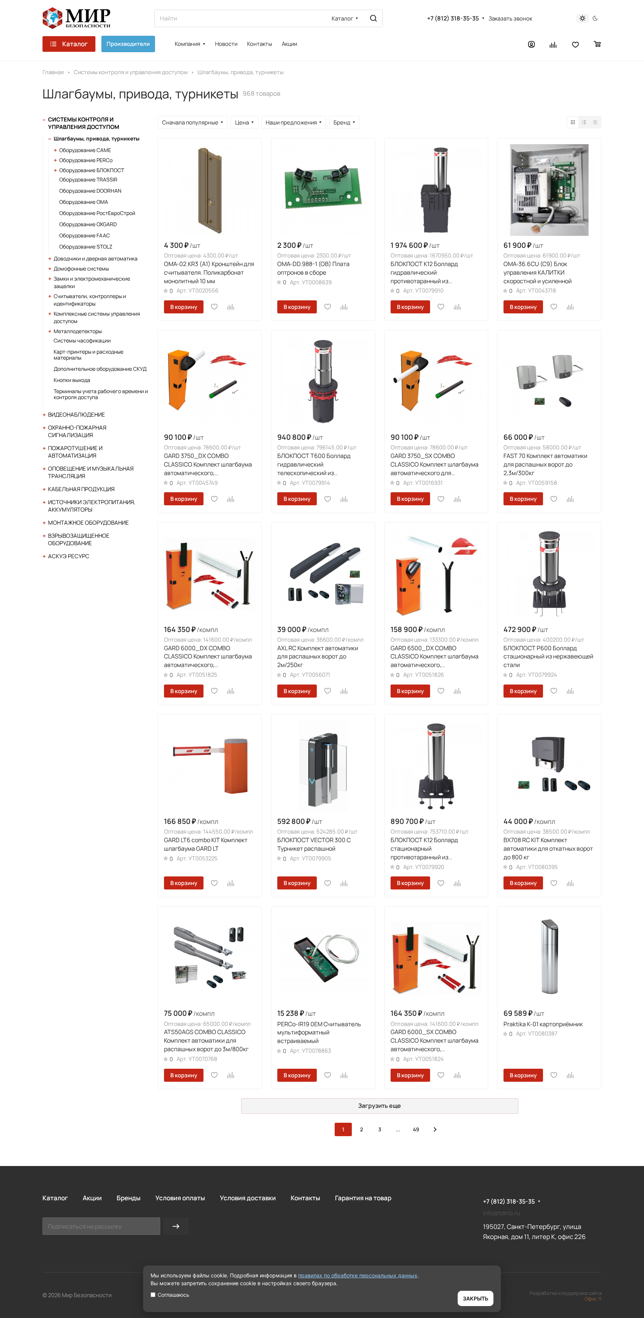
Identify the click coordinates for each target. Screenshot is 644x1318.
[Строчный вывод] (584, 122)
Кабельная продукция (81, 489)
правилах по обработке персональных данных (357, 1275)
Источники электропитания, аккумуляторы (91, 505)
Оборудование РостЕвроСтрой (97, 212)
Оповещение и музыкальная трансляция (90, 472)
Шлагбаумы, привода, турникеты (96, 138)
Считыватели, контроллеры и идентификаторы (90, 300)
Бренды (129, 1198)
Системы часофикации (82, 340)
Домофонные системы (81, 268)
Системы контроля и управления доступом (83, 123)
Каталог (55, 1198)
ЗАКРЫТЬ (475, 1298)
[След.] (435, 1129)
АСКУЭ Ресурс (68, 556)
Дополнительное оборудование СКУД (100, 368)
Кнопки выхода (72, 379)
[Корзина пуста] (598, 44)
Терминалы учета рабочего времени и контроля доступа (101, 394)
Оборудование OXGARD (88, 224)
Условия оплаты (180, 1198)
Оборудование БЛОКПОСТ (91, 170)
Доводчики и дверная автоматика (96, 258)
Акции (92, 1198)
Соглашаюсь (173, 1295)
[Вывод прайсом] (595, 122)
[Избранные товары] (575, 44)
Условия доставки (248, 1198)
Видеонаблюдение (76, 414)
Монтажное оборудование (88, 523)
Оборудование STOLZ (86, 246)
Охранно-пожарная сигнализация (77, 431)
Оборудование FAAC (84, 235)
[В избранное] (214, 307)
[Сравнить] (231, 307)
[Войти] (531, 44)
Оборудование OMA (83, 201)
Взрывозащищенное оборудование (79, 539)
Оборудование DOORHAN (90, 190)
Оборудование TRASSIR (88, 179)
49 (416, 1129)
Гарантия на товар (363, 1198)
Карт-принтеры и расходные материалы (88, 354)
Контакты (305, 1198)
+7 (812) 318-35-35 (453, 18)
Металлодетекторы (78, 331)
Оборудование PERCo (86, 160)
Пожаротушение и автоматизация (75, 451)
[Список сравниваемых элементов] (553, 44)
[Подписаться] (176, 1226)
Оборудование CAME (85, 150)
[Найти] (373, 18)
